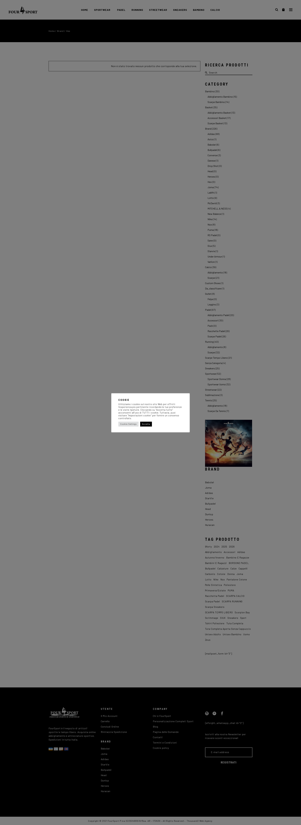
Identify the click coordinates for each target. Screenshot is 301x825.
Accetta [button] (146, 424)
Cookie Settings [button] (128, 424)
